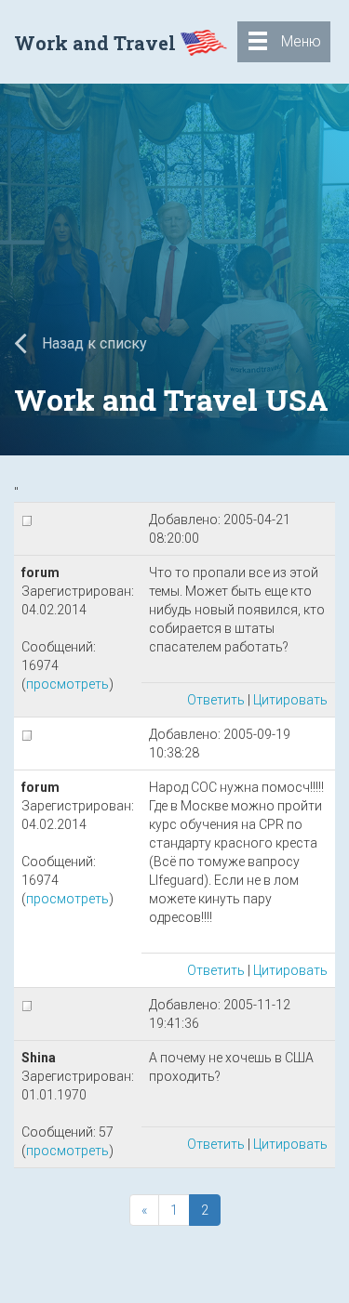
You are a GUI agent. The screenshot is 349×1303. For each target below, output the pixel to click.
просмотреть (67, 684)
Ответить (216, 699)
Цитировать (290, 699)
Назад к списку (92, 343)
